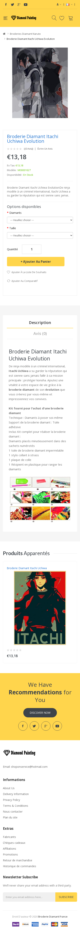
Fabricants (9, 837)
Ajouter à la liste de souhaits (28, 272)
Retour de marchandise (17, 860)
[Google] (19, 4)
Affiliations (9, 848)
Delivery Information (16, 794)
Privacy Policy (11, 800)
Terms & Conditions (15, 806)
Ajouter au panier (37, 261)
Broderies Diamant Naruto (25, 33)
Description (40, 322)
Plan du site (10, 817)
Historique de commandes (19, 866)
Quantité (12, 249)
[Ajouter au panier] (71, 654)
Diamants (15, 213)
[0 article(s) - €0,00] (71, 17)
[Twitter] (12, 4)
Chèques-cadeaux (14, 843)
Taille (12, 228)
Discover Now (40, 712)
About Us (9, 788)
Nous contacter (13, 811)
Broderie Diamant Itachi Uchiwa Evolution (31, 39)
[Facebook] (6, 4)
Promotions (10, 854)
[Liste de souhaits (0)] (62, 17)
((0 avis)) (28, 149)
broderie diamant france (53, 916)
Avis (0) (40, 333)
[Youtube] (26, 4)
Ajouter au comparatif (24, 281)
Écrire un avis (44, 149)
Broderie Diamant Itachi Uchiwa (27, 568)
